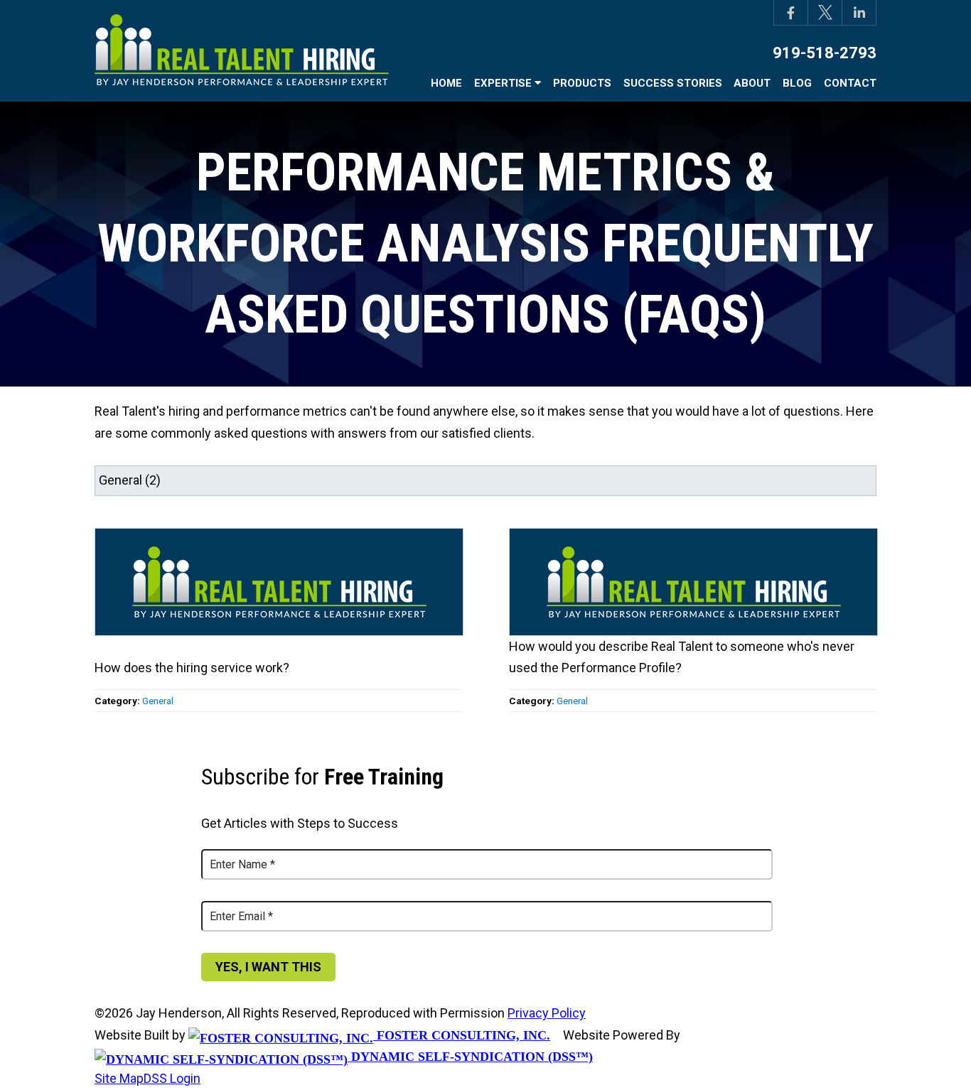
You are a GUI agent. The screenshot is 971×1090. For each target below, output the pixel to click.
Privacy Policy (547, 1012)
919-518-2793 (824, 53)
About (752, 83)
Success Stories (672, 83)
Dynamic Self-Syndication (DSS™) (470, 1056)
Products (582, 83)
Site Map (119, 1078)
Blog (797, 83)
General (157, 700)
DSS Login (172, 1078)
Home (446, 83)
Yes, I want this (268, 966)
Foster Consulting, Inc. (461, 1035)
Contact (850, 83)
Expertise (504, 83)
